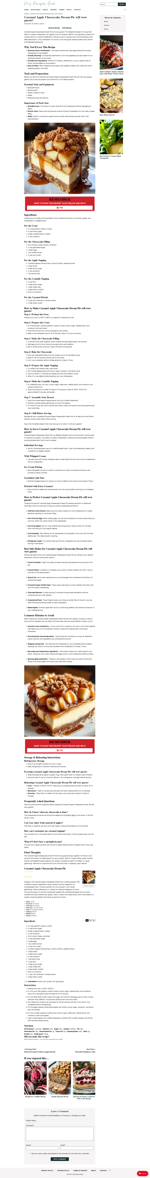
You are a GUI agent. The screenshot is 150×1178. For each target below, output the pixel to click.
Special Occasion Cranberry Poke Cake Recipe (84, 1097)
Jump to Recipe (54, 28)
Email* (63, 1145)
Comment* (30, 1125)
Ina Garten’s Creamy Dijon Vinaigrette (110, 157)
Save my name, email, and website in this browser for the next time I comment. (60, 1153)
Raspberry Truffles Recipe (35, 1096)
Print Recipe (66, 28)
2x (90, 920)
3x (94, 920)
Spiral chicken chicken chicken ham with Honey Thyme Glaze (112, 72)
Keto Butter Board (107, 115)
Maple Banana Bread (59, 1096)
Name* (28, 1145)
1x (87, 920)
